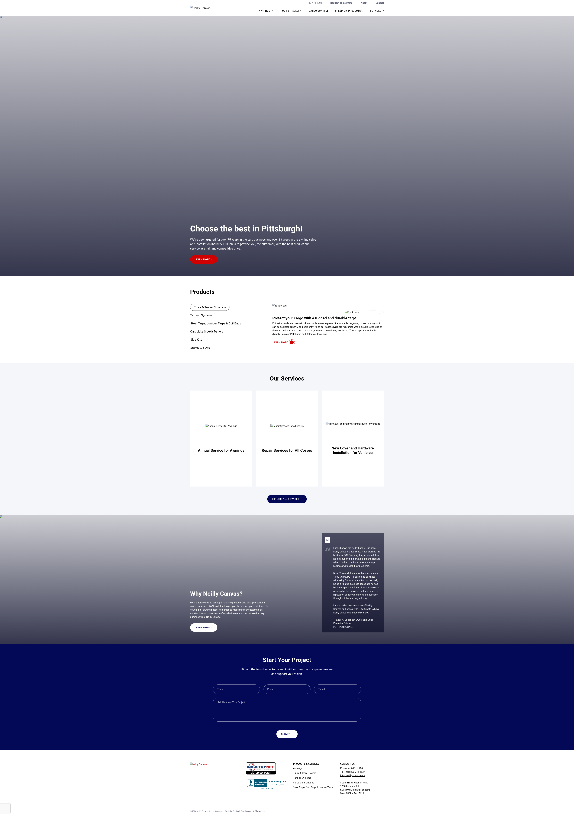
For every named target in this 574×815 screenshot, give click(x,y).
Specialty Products (348, 11)
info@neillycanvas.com (352, 775)
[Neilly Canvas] (204, 8)
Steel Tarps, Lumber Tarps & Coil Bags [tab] (215, 323)
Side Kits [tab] (196, 339)
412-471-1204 (314, 2)
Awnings (264, 11)
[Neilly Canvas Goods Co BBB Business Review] (267, 784)
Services (375, 11)
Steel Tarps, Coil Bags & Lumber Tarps (313, 787)
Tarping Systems (302, 777)
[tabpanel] (328, 324)
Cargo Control (319, 11)
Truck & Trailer (289, 11)
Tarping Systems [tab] (201, 315)
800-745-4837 (357, 771)
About (364, 2)
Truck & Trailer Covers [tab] (208, 307)
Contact (380, 2)
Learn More (202, 259)
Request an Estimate (341, 2)
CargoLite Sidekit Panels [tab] (206, 331)
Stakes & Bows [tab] (200, 347)
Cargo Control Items (303, 782)
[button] (272, 11)
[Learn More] (221, 439)
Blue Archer (260, 811)
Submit (285, 734)
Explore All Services (285, 499)
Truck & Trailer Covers (304, 773)
